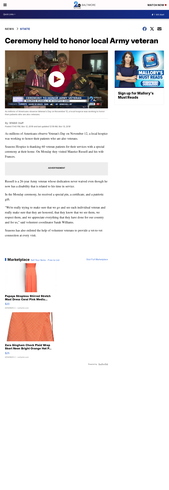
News (9, 29)
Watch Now (156, 5)
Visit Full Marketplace (97, 259)
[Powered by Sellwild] (103, 364)
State (25, 29)
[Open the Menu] (5, 5)
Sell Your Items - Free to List (45, 260)
